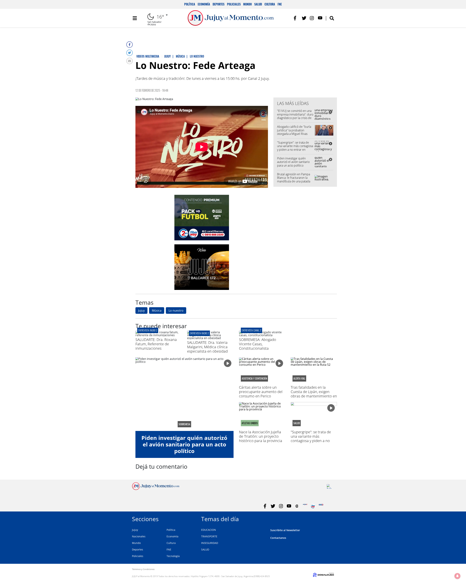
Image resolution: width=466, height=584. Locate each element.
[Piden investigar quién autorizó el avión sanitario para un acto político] (184, 394)
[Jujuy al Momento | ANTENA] (305, 506)
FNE (280, 4)
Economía (204, 4)
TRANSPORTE (209, 536)
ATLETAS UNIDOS (250, 423)
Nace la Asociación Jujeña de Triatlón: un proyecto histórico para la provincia (260, 436)
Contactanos (278, 538)
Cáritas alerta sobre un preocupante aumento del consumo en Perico (261, 392)
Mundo (247, 4)
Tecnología (173, 556)
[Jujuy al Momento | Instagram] (312, 18)
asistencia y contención (254, 378)
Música (156, 310)
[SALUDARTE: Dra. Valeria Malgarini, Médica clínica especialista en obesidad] (210, 338)
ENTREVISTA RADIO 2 (147, 330)
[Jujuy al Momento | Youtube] (320, 18)
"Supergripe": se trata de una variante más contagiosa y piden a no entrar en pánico (295, 147)
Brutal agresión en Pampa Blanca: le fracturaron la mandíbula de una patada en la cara (293, 179)
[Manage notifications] (457, 576)
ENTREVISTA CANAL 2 (251, 330)
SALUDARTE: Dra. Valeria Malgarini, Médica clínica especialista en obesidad (207, 347)
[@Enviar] (129, 61)
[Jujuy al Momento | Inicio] (330, 518)
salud (296, 423)
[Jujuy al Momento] (155, 489)
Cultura (269, 4)
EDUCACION (208, 530)
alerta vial (299, 378)
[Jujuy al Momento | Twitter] (304, 18)
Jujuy (141, 310)
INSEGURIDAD (209, 543)
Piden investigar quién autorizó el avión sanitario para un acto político (293, 161)
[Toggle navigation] (134, 18)
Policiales (234, 4)
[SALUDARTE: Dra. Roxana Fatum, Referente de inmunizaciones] (158, 335)
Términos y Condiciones (143, 569)
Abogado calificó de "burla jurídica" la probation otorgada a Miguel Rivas (294, 130)
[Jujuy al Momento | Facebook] (296, 18)
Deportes (218, 4)
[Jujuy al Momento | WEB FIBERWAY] (313, 506)
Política (189, 4)
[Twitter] (129, 53)
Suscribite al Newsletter (285, 530)
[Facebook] (129, 44)
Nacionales (138, 536)
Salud (258, 4)
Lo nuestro (176, 310)
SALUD (205, 549)
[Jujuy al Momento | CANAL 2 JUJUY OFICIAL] (297, 506)
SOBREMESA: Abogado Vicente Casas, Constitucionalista (257, 344)
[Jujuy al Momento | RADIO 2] (321, 506)
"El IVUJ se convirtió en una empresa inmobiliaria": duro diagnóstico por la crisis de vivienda (295, 116)
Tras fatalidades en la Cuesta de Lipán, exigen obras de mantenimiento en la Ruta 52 (314, 394)
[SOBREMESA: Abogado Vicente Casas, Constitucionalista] (262, 335)
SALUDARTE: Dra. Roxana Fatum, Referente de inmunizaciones (156, 344)
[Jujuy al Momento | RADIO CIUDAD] (329, 486)
